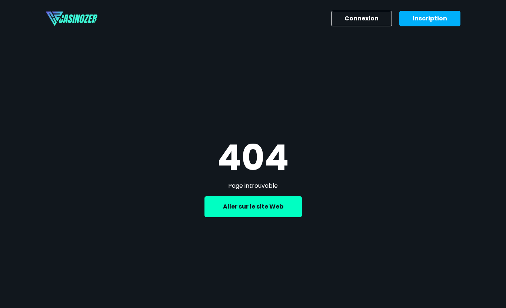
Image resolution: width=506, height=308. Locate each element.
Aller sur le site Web (253, 206)
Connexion (361, 18)
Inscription (430, 18)
